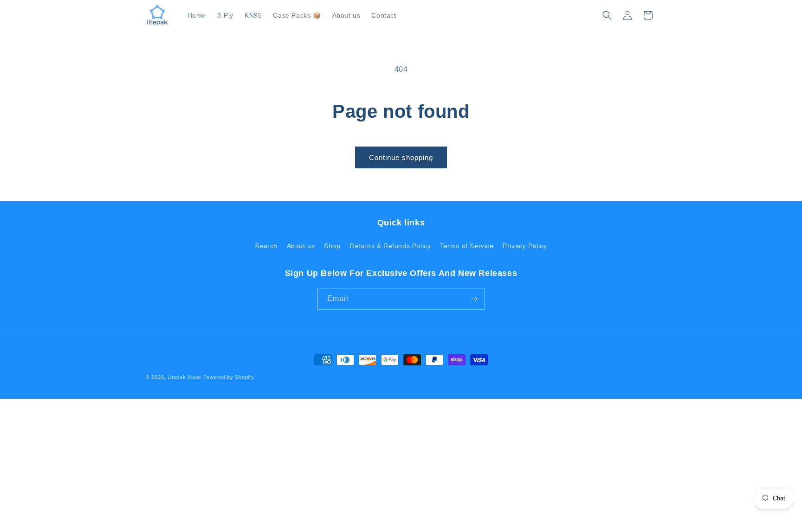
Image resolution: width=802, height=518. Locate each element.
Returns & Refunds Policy (390, 245)
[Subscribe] (474, 299)
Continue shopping (401, 157)
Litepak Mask (184, 377)
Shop (332, 245)
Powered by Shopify (228, 377)
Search (266, 245)
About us (301, 245)
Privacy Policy (525, 245)
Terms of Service (467, 245)
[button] (607, 15)
